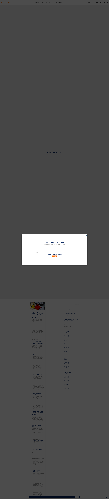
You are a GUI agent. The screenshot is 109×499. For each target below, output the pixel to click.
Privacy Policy (60, 254)
